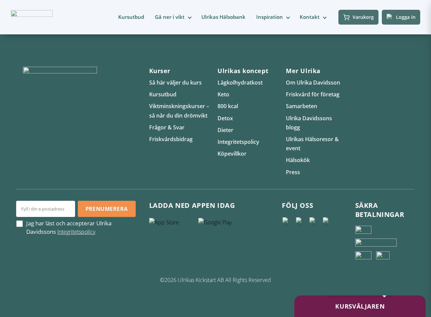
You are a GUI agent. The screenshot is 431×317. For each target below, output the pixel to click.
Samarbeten (301, 106)
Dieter (225, 130)
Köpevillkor (232, 153)
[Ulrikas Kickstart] (313, 221)
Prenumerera (107, 209)
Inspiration (269, 16)
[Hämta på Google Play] (221, 224)
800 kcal (228, 106)
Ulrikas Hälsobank (223, 16)
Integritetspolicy (238, 142)
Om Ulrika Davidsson (313, 82)
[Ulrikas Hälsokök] (327, 221)
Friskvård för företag (312, 94)
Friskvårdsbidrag (171, 139)
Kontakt (310, 16)
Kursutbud (131, 16)
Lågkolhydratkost (240, 82)
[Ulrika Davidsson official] (300, 221)
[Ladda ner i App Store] (172, 224)
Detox (225, 118)
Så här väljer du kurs (175, 82)
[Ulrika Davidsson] (286, 221)
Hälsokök (298, 160)
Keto (223, 94)
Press (293, 172)
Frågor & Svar (167, 127)
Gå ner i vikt (170, 16)
